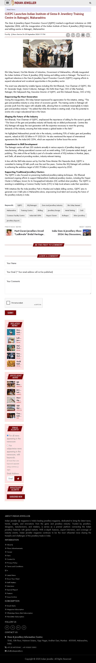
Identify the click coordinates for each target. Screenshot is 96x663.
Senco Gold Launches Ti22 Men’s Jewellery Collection (19, 355)
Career (9, 552)
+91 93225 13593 (30, 647)
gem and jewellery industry (52, 205)
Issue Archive (12, 597)
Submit (11, 312)
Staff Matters (11, 582)
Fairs (8, 555)
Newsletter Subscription (15, 616)
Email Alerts (11, 606)
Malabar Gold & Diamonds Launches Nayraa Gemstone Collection (19, 347)
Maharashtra (11, 210)
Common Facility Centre (15, 215)
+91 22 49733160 (14, 647)
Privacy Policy (12, 563)
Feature (9, 593)
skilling (40, 210)
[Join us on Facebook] (73, 35)
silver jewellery (79, 215)
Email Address (13, 473)
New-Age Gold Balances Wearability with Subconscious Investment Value (19, 399)
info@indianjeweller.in (15, 651)
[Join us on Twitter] (78, 35)
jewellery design (54, 210)
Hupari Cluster (51, 215)
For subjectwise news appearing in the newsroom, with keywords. (14, 457)
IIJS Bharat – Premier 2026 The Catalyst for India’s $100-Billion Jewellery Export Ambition (19, 383)
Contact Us (11, 559)
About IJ (10, 545)
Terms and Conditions (15, 566)
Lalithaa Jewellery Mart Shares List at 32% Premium (19, 339)
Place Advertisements (15, 548)
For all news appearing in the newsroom (14, 438)
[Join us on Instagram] (24, 627)
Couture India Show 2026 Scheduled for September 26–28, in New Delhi (19, 414)
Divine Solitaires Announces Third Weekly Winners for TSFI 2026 (19, 331)
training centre (26, 210)
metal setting (70, 210)
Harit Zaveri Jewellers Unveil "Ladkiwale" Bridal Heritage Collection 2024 (29, 234)
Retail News (11, 9)
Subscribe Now (16, 496)
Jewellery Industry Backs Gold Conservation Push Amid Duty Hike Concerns (19, 391)
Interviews (10, 586)
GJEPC (19, 205)
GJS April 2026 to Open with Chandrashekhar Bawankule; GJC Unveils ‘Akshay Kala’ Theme (19, 407)
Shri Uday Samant (74, 205)
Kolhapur (65, 215)
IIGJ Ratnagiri (32, 205)
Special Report (12, 590)
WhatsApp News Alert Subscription (20, 613)
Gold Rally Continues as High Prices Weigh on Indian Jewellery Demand (19, 362)
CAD (81, 210)
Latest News (11, 575)
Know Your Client (13, 579)
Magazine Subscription (15, 609)
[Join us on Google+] (18, 627)
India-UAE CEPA (35, 215)
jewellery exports (13, 221)
